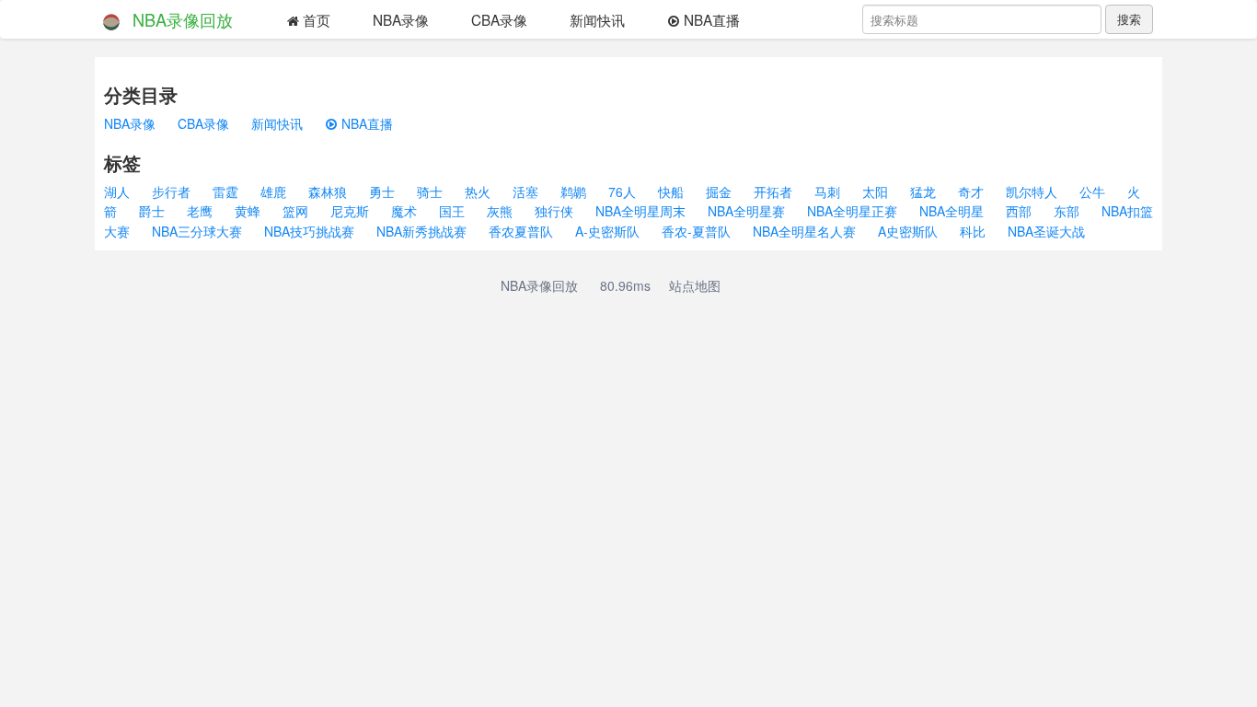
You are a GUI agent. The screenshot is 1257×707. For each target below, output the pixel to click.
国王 (452, 211)
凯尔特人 (1031, 191)
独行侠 (554, 211)
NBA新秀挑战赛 (421, 231)
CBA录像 (499, 19)
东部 (1066, 211)
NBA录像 (401, 19)
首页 (314, 19)
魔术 (404, 211)
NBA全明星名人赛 (804, 231)
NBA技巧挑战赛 (309, 231)
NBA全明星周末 (640, 211)
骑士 (430, 191)
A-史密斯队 (607, 231)
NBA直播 (710, 19)
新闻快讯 (597, 19)
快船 (671, 191)
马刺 (827, 191)
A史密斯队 (908, 231)
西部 (1019, 211)
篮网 (295, 211)
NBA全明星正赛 (852, 211)
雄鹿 (273, 191)
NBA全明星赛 (746, 211)
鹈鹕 (573, 191)
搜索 (1129, 19)
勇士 (382, 191)
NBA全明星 (951, 211)
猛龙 (923, 191)
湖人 (117, 191)
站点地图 (695, 285)
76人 (622, 191)
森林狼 (327, 191)
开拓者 (773, 191)
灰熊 (500, 211)
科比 (973, 231)
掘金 (719, 191)
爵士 (152, 211)
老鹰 (200, 211)
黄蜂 (247, 211)
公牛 (1092, 191)
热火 (477, 191)
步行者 (171, 191)
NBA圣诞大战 (1046, 231)
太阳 (875, 191)
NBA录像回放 (183, 19)
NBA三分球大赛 (197, 231)
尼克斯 (349, 211)
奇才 (971, 191)
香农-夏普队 (696, 231)
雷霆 (225, 191)
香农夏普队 (521, 231)
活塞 (525, 191)
